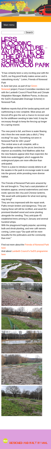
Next (47, 8)
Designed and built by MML (28, 443)
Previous (4, 8)
